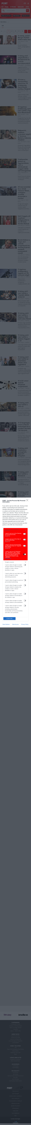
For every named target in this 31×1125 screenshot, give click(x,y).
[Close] (27, 500)
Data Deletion (6, 624)
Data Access (15, 624)
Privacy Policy (24, 624)
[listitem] (15, 530)
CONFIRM (9, 618)
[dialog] (15, 562)
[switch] (24, 534)
